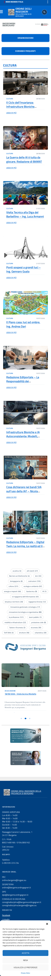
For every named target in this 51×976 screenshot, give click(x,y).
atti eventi (32, 570)
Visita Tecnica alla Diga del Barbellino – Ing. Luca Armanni (25, 214)
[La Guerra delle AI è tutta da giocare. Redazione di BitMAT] (25, 138)
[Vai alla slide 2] (25, 718)
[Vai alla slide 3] (29, 718)
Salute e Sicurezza (17, 627)
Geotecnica (31, 591)
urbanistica (40, 632)
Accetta (25, 953)
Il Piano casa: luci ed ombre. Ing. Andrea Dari (23, 324)
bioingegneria (16, 581)
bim (38, 576)
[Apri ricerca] (44, 12)
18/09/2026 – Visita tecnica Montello (20, 693)
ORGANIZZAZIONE (25, 37)
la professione (16, 617)
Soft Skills (8, 632)
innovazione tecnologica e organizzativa (25, 612)
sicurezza (36, 627)
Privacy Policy (25, 973)
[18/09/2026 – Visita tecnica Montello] (25, 675)
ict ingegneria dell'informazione (25, 596)
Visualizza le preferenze (25, 967)
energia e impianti (12, 591)
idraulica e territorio (14, 601)
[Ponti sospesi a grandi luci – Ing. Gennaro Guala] (25, 248)
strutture (24, 632)
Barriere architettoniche (19, 576)
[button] (47, 923)
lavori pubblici (35, 617)
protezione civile (38, 622)
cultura (13, 586)
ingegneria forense (37, 601)
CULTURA (10, 65)
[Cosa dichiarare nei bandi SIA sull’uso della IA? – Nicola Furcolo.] (25, 467)
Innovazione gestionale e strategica (25, 607)
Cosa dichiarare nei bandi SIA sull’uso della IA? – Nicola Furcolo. (23, 491)
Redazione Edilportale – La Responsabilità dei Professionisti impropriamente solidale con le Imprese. (25, 383)
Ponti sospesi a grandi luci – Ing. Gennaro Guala (23, 269)
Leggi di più (11, 112)
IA (44, 591)
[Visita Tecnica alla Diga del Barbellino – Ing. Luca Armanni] (25, 193)
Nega (25, 960)
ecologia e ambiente (33, 586)
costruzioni (34, 581)
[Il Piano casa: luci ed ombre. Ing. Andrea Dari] (25, 302)
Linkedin (6, 919)
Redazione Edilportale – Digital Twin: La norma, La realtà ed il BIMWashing (25, 546)
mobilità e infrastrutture (15, 622)
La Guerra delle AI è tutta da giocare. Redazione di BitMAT (24, 159)
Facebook (6, 915)
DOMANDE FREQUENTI (25, 50)
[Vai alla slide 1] (21, 718)
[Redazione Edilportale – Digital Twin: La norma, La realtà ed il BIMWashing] (25, 522)
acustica (17, 570)
